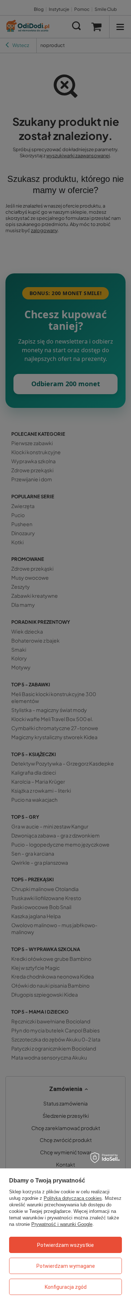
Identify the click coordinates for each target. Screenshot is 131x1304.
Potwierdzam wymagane (65, 1266)
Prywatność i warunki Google (61, 1224)
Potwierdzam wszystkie (65, 1245)
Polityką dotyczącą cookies (73, 1198)
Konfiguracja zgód (66, 1287)
